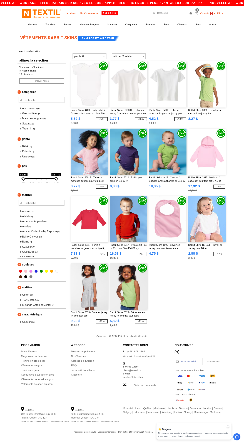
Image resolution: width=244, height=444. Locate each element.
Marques (32, 24)
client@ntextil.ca (132, 370)
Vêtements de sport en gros (37, 383)
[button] (191, 13)
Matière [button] (27, 287)
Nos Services (78, 356)
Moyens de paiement (83, 351)
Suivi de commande (145, 385)
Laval (138, 408)
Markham (215, 412)
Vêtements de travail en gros (37, 379)
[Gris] (31, 276)
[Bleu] (36, 271)
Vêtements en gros (32, 365)
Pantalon (150, 24)
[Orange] (51, 271)
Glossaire (76, 374)
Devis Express (29, 351)
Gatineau (159, 408)
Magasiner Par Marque (34, 356)
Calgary (127, 412)
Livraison (70, 13)
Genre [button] (26, 139)
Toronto (183, 408)
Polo (166, 24)
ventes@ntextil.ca (133, 377)
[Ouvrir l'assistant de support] (236, 436)
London (207, 408)
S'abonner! (213, 361)
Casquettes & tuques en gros (37, 374)
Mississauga (201, 412)
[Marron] (20, 276)
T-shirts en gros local (33, 360)
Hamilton (172, 408)
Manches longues (89, 24)
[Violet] (31, 271)
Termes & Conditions (82, 370)
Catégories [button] (29, 91)
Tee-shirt (50, 24)
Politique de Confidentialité (85, 432)
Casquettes (131, 24)
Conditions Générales (107, 432)
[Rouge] (20, 271)
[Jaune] (46, 271)
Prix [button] (24, 165)
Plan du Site (123, 432)
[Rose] (25, 271)
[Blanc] (56, 271)
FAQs (74, 365)
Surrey (188, 412)
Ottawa (218, 408)
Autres (212, 24)
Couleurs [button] (28, 264)
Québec (147, 408)
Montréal (128, 408)
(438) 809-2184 (136, 351)
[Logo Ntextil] (41, 13)
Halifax (178, 412)
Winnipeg (167, 412)
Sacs (198, 24)
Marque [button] (27, 194)
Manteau (112, 24)
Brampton (195, 408)
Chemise (182, 24)
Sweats (67, 24)
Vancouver (154, 412)
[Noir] (25, 276)
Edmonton (139, 412)
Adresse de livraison (82, 360)
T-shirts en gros (30, 370)
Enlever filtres (42, 81)
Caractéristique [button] (32, 314)
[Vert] (41, 271)
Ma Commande (89, 13)
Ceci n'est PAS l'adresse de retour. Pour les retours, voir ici (45, 422)
